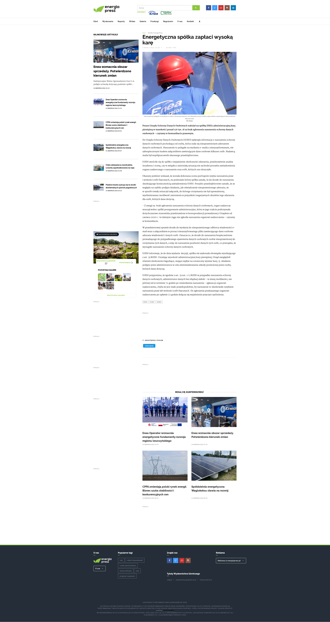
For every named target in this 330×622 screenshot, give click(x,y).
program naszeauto (127, 576)
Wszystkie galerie (116, 295)
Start (95, 21)
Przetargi (154, 21)
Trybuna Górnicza (206, 580)
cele (137, 571)
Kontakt (190, 21)
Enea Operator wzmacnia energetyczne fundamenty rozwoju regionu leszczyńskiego (164, 437)
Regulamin (168, 21)
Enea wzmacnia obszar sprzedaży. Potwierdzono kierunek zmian (112, 71)
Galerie (143, 21)
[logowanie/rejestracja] (198, 21)
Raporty (121, 21)
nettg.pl (169, 580)
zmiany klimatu (126, 571)
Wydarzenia (107, 21)
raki (121, 560)
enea (145, 302)
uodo (159, 302)
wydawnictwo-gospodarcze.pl (186, 580)
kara (152, 302)
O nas (180, 21)
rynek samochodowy (128, 565)
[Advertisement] (189, 324)
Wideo (132, 21)
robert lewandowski (135, 560)
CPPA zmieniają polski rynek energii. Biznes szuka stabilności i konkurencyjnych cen (164, 490)
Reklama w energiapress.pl (229, 560)
